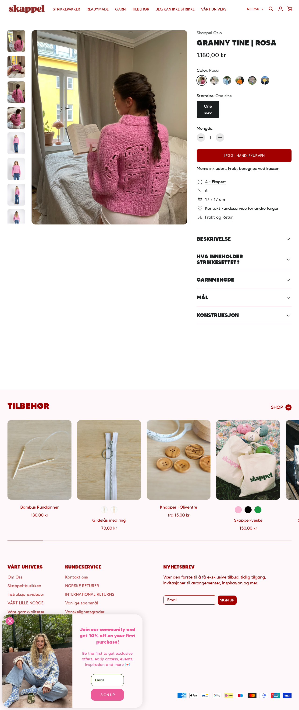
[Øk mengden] (220, 137)
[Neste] (286, 476)
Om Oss (14, 577)
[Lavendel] (252, 80)
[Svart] (248, 509)
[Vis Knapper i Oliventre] (179, 460)
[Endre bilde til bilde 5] (16, 143)
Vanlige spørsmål (81, 603)
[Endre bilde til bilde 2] (16, 67)
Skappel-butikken (24, 585)
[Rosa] (202, 80)
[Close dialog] (10, 621)
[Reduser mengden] (201, 137)
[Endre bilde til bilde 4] (16, 118)
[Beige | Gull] (114, 509)
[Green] (257, 509)
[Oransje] (240, 80)
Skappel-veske (248, 520)
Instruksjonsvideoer (25, 594)
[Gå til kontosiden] (280, 9)
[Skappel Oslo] (27, 9)
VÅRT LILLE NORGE (25, 603)
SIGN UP (227, 600)
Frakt (233, 168)
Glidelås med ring (109, 520)
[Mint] (227, 80)
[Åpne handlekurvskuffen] (289, 9)
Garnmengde (215, 279)
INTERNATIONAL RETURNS (89, 594)
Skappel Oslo (209, 32)
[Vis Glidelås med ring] (109, 460)
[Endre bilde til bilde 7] (16, 195)
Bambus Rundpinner (39, 507)
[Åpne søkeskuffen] (271, 9)
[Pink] (238, 509)
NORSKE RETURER (82, 585)
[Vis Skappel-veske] (248, 460)
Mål (202, 297)
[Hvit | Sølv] (104, 509)
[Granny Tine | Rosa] (109, 127)
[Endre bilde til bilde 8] (16, 220)
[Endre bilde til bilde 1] (16, 41)
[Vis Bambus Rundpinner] (39, 460)
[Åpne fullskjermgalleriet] (178, 215)
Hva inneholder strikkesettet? (220, 259)
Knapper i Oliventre (178, 507)
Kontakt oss (76, 577)
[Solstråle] (265, 80)
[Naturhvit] (214, 80)
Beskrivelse (214, 239)
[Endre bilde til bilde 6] (16, 169)
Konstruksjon (218, 315)
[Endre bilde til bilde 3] (16, 92)
